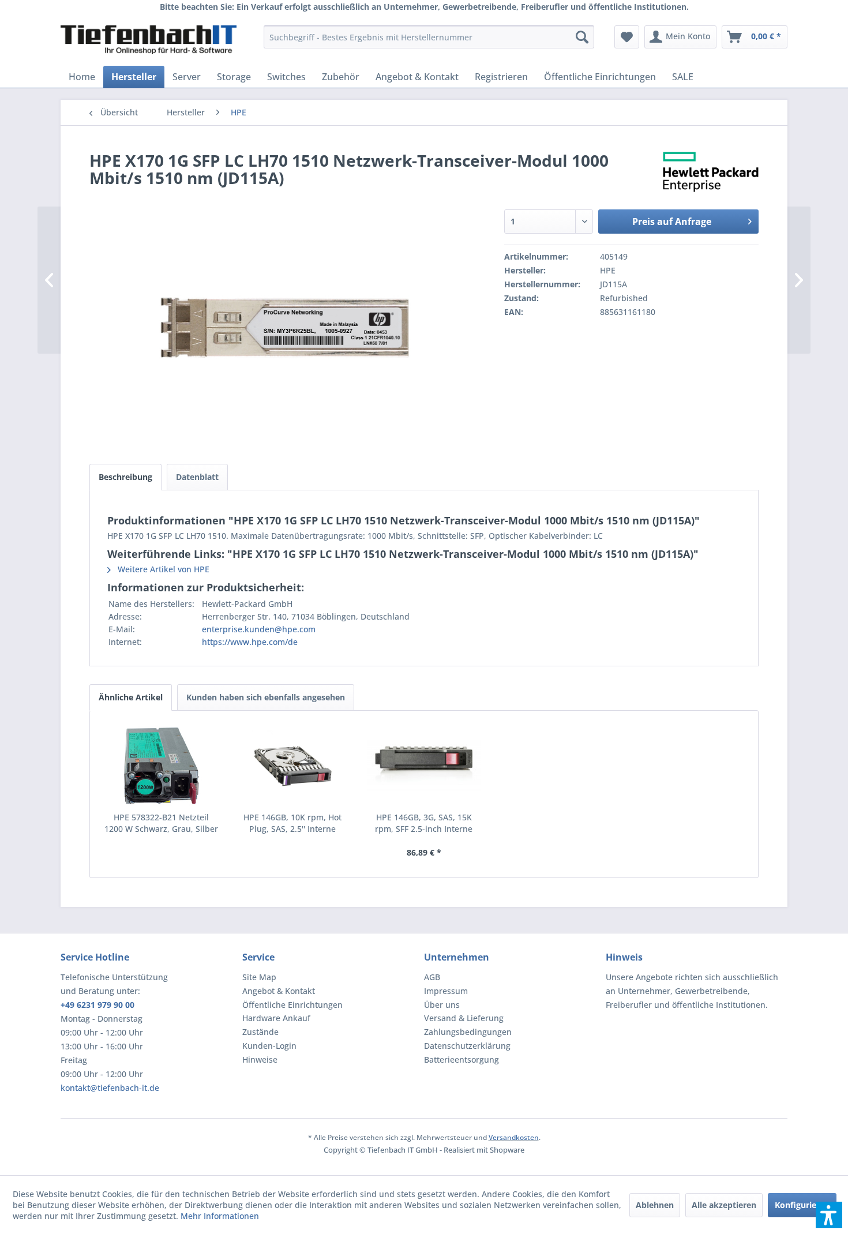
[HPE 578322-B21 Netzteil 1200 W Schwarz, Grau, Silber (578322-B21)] (161, 765)
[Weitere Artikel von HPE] (711, 172)
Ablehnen (655, 1204)
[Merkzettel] (626, 36)
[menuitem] (429, 36)
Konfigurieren (802, 1204)
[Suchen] (582, 36)
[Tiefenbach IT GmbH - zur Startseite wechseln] (149, 39)
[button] (829, 1215)
